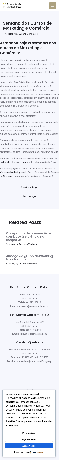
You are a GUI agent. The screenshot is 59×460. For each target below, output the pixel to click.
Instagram (24, 162)
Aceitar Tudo (29, 445)
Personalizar (28, 433)
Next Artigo (29, 196)
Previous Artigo (29, 187)
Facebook (8, 162)
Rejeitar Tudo (29, 439)
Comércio (8, 176)
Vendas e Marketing (10, 172)
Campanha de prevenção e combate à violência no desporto (28, 236)
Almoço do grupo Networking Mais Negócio (29, 257)
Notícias (9, 33)
